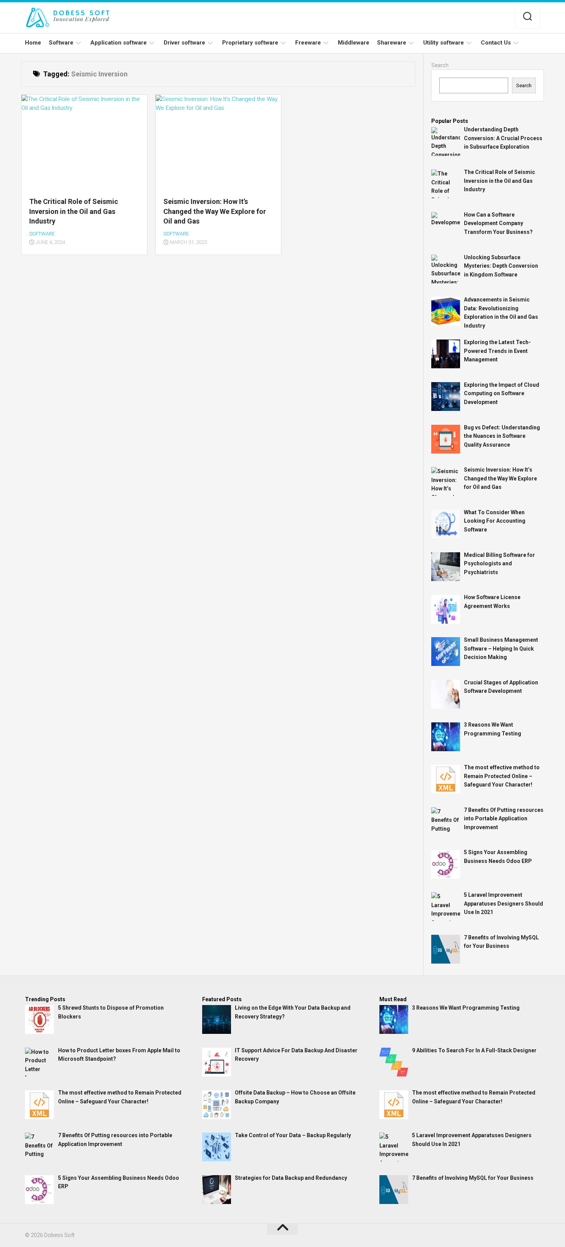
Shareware (391, 42)
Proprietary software (250, 42)
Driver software (184, 42)
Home (33, 42)
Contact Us (496, 42)
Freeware (308, 42)
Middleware (353, 42)
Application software (118, 42)
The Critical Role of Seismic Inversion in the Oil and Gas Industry (73, 211)
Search (440, 65)
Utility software (443, 42)
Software (61, 42)
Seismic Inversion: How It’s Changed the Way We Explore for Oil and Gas (214, 211)
